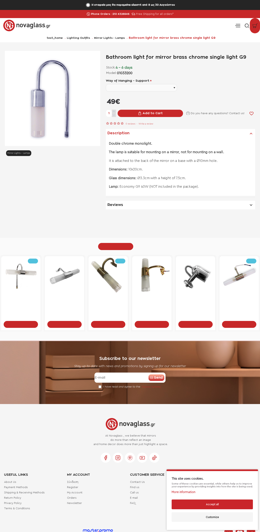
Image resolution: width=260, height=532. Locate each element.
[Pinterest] (130, 458)
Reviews (115, 205)
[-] (114, 115)
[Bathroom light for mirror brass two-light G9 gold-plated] (151, 275)
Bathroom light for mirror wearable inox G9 (239, 301)
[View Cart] (255, 25)
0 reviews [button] (130, 124)
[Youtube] (142, 458)
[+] (114, 111)
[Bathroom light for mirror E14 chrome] (195, 275)
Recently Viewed (147, 246)
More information (183, 492)
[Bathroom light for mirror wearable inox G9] (239, 275)
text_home (55, 38)
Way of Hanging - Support (127, 80)
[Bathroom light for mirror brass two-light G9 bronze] (108, 275)
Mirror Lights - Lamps (109, 38)
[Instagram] (118, 458)
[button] (150, 113)
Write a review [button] (146, 124)
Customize (212, 517)
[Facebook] (106, 458)
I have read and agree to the (131, 386)
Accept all (212, 504)
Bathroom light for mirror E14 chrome (195, 301)
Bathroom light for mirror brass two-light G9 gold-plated (151, 301)
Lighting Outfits (78, 38)
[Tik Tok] (154, 458)
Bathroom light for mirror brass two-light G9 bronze (108, 301)
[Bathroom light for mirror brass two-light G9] (20, 275)
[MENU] (238, 25)
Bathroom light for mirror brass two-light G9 (20, 301)
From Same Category (115, 246)
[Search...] (246, 25)
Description (118, 133)
